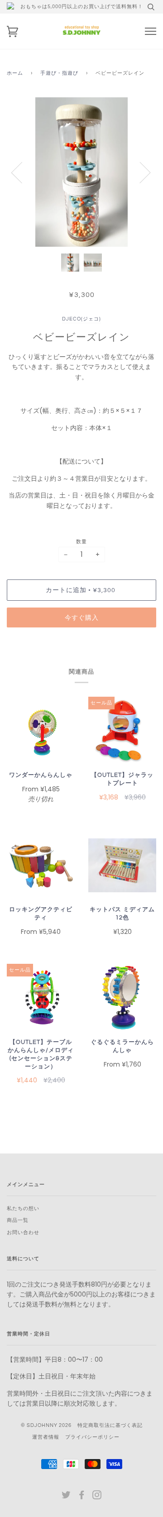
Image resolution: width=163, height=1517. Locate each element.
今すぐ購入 (82, 617)
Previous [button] (22, 172)
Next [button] (139, 172)
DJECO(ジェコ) (81, 318)
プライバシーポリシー (92, 1437)
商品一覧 (18, 1220)
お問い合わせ (23, 1232)
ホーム (15, 73)
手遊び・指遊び (59, 73)
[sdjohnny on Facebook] (81, 1496)
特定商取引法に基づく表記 (110, 1425)
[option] (81, 172)
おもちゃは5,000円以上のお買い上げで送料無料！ (81, 6)
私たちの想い (23, 1208)
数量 (81, 541)
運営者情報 (45, 1437)
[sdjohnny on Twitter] (66, 1496)
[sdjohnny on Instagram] (97, 1496)
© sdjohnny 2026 (46, 1425)
